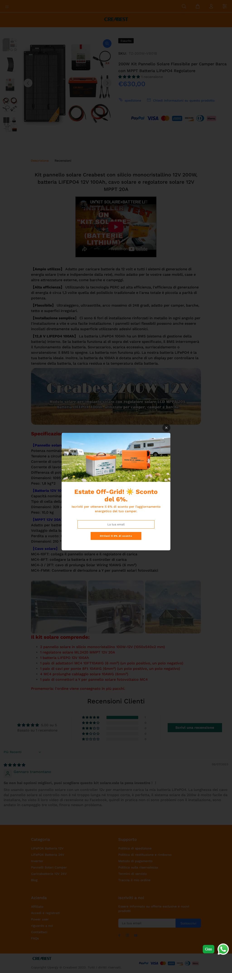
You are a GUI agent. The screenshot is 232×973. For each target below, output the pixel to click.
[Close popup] (166, 428)
